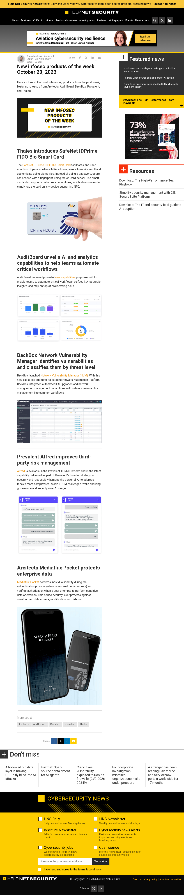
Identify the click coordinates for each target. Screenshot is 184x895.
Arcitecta (24, 724)
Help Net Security (110, 879)
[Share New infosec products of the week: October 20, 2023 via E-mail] (99, 58)
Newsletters (142, 20)
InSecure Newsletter (60, 830)
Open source (109, 847)
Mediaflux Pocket (28, 582)
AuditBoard (39, 724)
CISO (36, 20)
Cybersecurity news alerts (119, 830)
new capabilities (65, 277)
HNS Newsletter (112, 819)
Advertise (176, 879)
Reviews (102, 20)
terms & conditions (90, 869)
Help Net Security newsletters (28, 4)
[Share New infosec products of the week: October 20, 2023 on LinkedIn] (93, 58)
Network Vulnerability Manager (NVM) (64, 375)
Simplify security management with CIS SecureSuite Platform (147, 194)
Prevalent (70, 724)
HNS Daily (52, 819)
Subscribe (100, 861)
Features (26, 20)
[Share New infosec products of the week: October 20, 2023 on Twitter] (86, 58)
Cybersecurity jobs (58, 847)
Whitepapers (116, 20)
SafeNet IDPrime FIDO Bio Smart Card (46, 165)
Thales (83, 724)
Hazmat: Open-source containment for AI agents (149, 77)
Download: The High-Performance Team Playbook (148, 101)
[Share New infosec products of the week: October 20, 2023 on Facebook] (80, 58)
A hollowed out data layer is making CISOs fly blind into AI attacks (20, 773)
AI (42, 20)
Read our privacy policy (145, 879)
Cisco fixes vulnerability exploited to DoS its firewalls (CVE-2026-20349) (91, 775)
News (15, 20)
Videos (49, 20)
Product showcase (66, 20)
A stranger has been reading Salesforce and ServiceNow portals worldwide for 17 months (163, 775)
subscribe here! (165, 4)
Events (129, 20)
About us (164, 879)
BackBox (55, 724)
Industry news (87, 20)
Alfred (21, 471)
